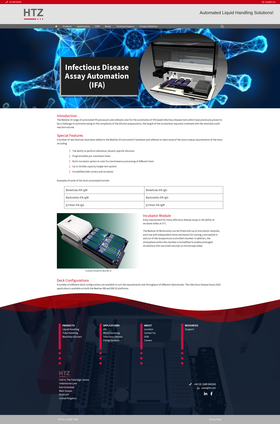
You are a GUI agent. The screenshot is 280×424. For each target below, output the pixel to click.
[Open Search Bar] (222, 26)
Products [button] (67, 26)
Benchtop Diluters (72, 336)
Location (148, 329)
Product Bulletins (148, 26)
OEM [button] (97, 26)
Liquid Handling (70, 329)
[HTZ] (56, 26)
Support (189, 329)
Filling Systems (111, 340)
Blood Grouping (111, 333)
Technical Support (125, 26)
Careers (148, 340)
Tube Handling (70, 333)
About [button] (108, 26)
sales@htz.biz (270, 2)
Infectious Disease (113, 336)
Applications (83, 26)
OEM (146, 336)
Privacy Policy (215, 419)
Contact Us (150, 333)
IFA (104, 329)
